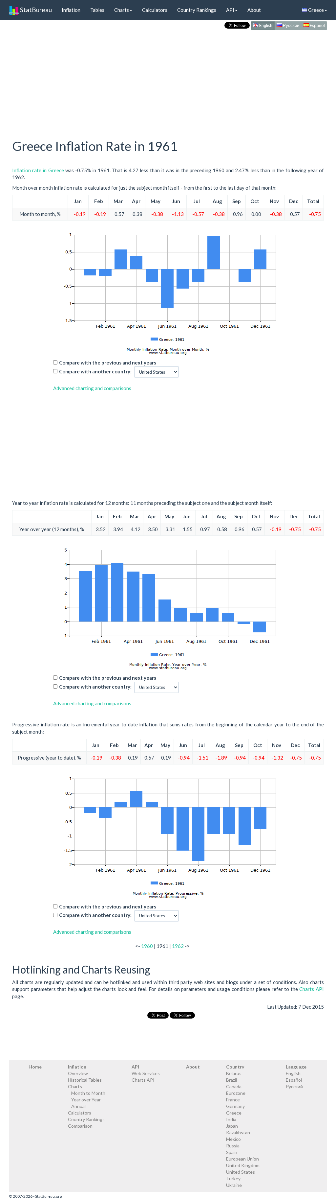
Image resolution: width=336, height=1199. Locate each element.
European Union (242, 1159)
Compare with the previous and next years (107, 362)
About (254, 10)
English (265, 25)
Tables (97, 10)
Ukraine (234, 1185)
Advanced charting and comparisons (92, 388)
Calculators (154, 10)
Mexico (233, 1139)
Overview (78, 1073)
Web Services (146, 1073)
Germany (235, 1106)
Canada (234, 1086)
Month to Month (88, 1093)
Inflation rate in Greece (38, 170)
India (231, 1119)
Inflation (71, 10)
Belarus (234, 1073)
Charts (121, 10)
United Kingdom (243, 1165)
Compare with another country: (95, 371)
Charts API (311, 989)
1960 (147, 946)
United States (240, 1172)
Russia (233, 1145)
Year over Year (86, 1099)
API (230, 10)
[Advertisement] (168, 78)
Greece (315, 10)
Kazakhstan (238, 1132)
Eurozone (235, 1093)
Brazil (231, 1080)
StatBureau (35, 9)
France (233, 1099)
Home (35, 1067)
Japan (232, 1126)
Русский (290, 25)
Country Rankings (196, 10)
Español (317, 25)
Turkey (233, 1178)
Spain (231, 1152)
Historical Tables (85, 1080)
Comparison (80, 1126)
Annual (78, 1106)
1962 (178, 946)
